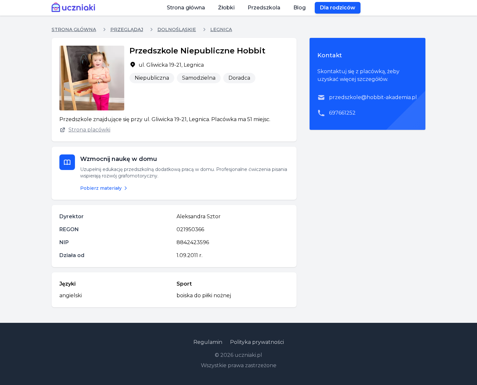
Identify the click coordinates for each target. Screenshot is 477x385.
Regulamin (207, 342)
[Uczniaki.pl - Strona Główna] (75, 7)
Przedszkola (264, 8)
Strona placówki (89, 130)
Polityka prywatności (257, 342)
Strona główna (186, 8)
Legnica (221, 29)
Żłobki (226, 8)
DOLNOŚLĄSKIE (176, 29)
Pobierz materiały (101, 188)
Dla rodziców (337, 8)
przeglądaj (126, 29)
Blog (299, 8)
